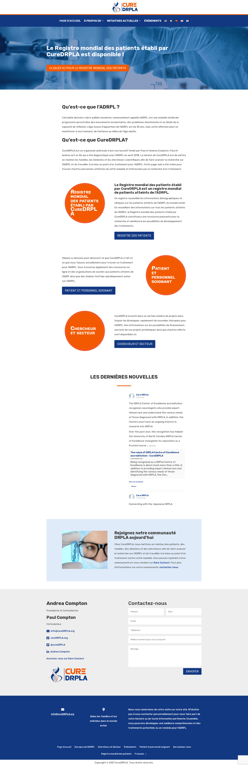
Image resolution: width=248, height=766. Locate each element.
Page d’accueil (70, 20)
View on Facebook (136, 482)
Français (139, 754)
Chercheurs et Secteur (109, 747)
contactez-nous (168, 567)
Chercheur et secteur (134, 344)
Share (133, 486)
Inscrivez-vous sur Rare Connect (65, 658)
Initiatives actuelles (122, 20)
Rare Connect (161, 562)
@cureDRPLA (58, 644)
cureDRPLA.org (59, 638)
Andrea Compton (60, 651)
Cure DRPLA (142, 395)
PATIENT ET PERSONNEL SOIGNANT (89, 290)
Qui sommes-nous (182, 747)
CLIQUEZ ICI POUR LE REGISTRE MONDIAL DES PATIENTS (87, 68)
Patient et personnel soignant (155, 747)
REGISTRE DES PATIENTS (134, 235)
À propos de (92, 20)
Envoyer (192, 671)
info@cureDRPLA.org (62, 631)
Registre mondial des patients (116, 754)
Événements (152, 20)
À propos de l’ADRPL (84, 747)
